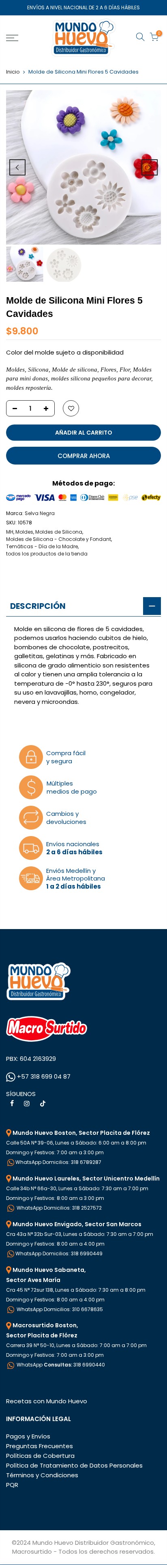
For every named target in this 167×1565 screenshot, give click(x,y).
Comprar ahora (84, 456)
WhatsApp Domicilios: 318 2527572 (58, 1207)
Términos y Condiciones (42, 1475)
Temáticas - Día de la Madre (42, 546)
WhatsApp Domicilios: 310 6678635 (59, 1309)
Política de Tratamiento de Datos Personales (74, 1465)
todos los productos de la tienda (47, 553)
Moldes (24, 531)
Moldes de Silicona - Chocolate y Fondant (58, 539)
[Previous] (17, 167)
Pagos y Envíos (28, 1436)
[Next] (149, 167)
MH (9, 531)
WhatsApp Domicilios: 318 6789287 (58, 1162)
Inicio (13, 72)
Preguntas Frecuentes (39, 1446)
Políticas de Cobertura (40, 1455)
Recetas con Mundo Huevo (46, 1401)
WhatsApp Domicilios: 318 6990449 (59, 1253)
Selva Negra (40, 513)
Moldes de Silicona (58, 531)
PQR (12, 1485)
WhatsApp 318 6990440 (60, 1364)
